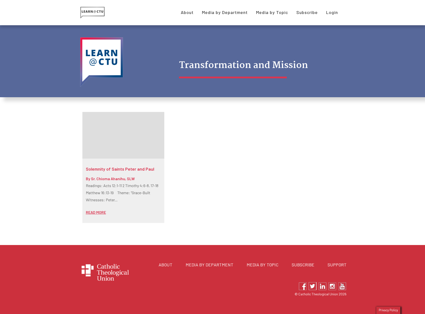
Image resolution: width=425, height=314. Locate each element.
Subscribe (303, 264)
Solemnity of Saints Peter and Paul (120, 169)
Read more (96, 212)
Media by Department (209, 264)
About (165, 264)
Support (337, 264)
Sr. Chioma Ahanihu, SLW (113, 178)
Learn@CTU (98, 12)
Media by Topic (262, 264)
